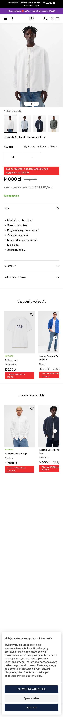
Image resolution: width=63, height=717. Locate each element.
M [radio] (13, 157)
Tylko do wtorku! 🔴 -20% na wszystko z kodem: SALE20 (31, 11)
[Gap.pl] (31, 18)
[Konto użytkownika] (45, 18)
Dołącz (49, 3)
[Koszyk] (57, 18)
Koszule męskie (14, 111)
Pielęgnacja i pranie (15, 277)
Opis (6, 208)
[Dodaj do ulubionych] (31, 314)
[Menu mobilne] (5, 18)
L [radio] (31, 157)
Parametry (10, 266)
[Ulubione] (51, 18)
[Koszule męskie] (4, 111)
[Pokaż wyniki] (11, 18)
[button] (31, 104)
